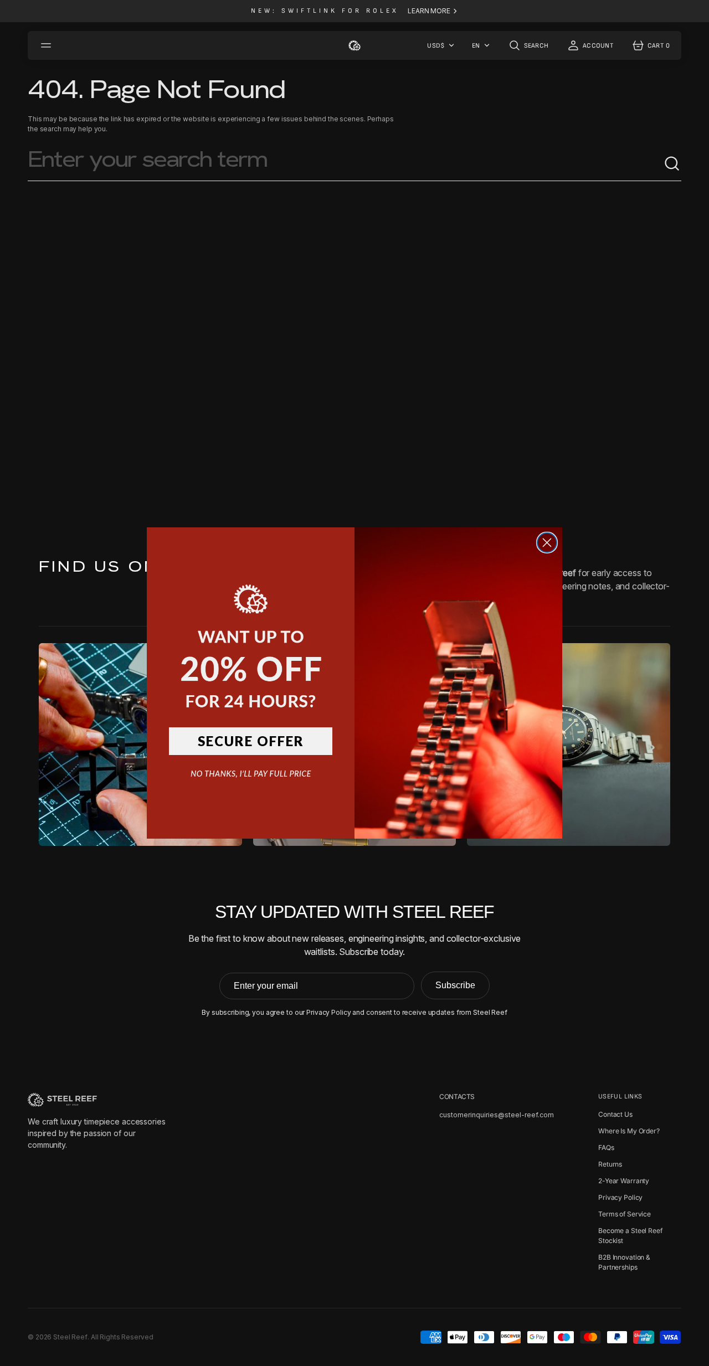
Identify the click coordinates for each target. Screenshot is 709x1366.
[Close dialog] (547, 542)
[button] (250, 634)
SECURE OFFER (251, 741)
